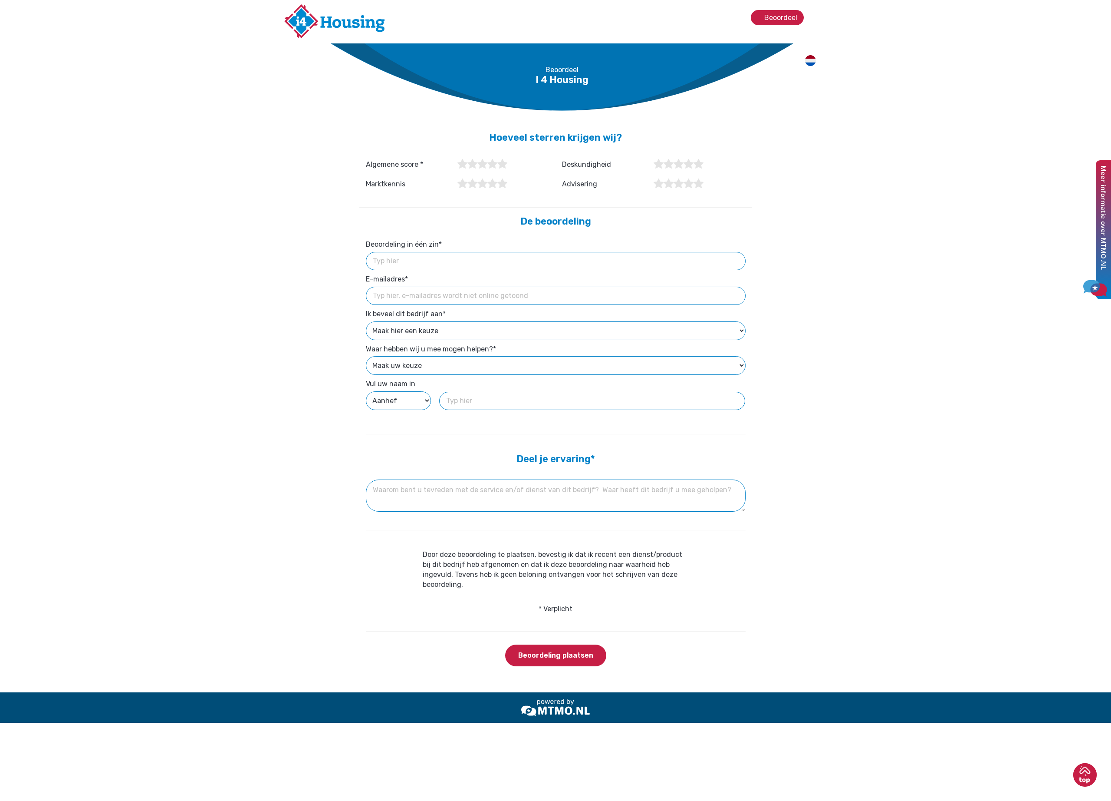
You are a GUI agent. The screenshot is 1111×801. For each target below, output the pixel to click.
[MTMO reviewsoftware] (555, 707)
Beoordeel (780, 17)
